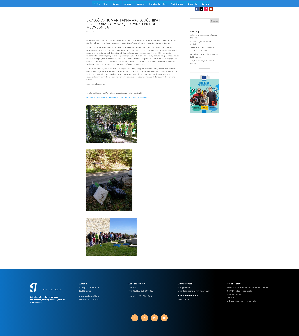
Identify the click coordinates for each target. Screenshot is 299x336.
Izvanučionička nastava (158, 4)
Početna (97, 4)
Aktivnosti (127, 4)
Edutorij (230, 297)
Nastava (115, 4)
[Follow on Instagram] (206, 9)
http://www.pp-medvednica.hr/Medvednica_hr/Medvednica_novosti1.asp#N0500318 (117, 97)
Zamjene (205, 4)
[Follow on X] (201, 9)
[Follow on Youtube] (211, 9)
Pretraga (214, 21)
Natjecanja (140, 4)
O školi (105, 4)
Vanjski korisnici (177, 4)
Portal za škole (234, 294)
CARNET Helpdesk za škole (239, 291)
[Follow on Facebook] (197, 9)
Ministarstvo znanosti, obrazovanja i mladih (247, 287)
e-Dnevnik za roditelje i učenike (241, 301)
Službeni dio (192, 4)
